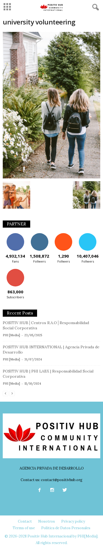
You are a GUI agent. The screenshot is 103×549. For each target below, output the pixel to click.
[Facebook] (39, 491)
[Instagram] (52, 491)
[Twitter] (64, 491)
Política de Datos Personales (65, 528)
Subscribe (15, 271)
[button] (94, 7)
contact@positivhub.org (61, 480)
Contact (25, 521)
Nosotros (46, 521)
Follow (39, 235)
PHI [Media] (11, 335)
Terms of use (24, 528)
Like (15, 235)
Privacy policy (73, 521)
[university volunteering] (51, 105)
